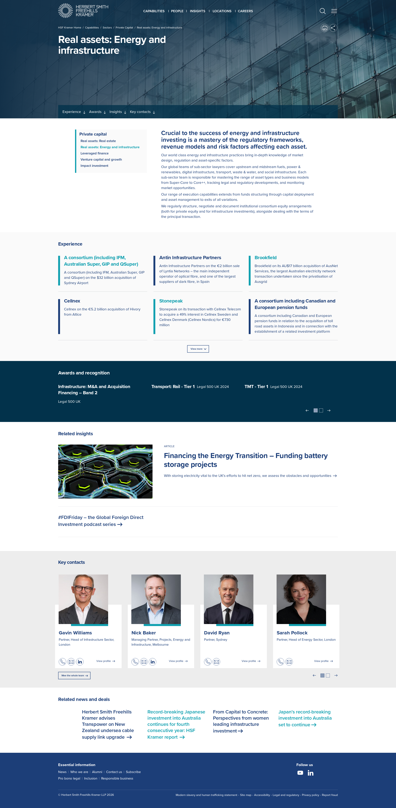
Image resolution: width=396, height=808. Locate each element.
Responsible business (117, 778)
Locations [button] (222, 11)
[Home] (87, 10)
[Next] (329, 410)
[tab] (316, 410)
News (62, 771)
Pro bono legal (69, 778)
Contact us (114, 771)
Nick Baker (143, 632)
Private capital (124, 28)
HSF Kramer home (69, 28)
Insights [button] (197, 11)
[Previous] (307, 410)
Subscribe (133, 771)
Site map (245, 795)
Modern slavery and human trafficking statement (206, 795)
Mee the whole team (73, 675)
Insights (116, 112)
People (177, 11)
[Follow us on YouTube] (300, 773)
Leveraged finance (95, 153)
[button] (322, 11)
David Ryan (217, 632)
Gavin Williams (75, 632)
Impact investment (94, 166)
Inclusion (90, 778)
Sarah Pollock (292, 632)
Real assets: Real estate (98, 141)
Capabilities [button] (154, 11)
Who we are (79, 771)
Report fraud (330, 795)
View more (196, 349)
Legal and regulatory (286, 795)
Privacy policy (310, 795)
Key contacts (140, 112)
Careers (245, 11)
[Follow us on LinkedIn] (310, 773)
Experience (71, 112)
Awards (95, 112)
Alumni (97, 771)
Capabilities (92, 28)
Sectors (107, 28)
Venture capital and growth (101, 159)
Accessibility (262, 795)
